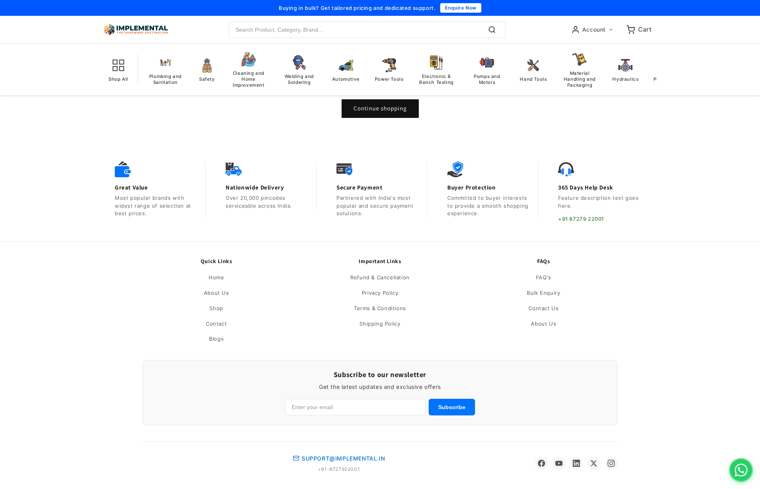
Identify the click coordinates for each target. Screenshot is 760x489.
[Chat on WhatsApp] (741, 470)
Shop (216, 308)
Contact (216, 323)
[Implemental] (136, 29)
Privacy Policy (380, 293)
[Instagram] (611, 463)
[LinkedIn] (576, 463)
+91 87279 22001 (581, 219)
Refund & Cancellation (380, 277)
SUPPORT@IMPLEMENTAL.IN (343, 458)
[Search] (492, 30)
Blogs (216, 338)
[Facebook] (541, 463)
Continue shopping (380, 108)
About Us (216, 293)
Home (216, 277)
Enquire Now (461, 8)
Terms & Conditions (380, 308)
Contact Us (543, 308)
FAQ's (543, 277)
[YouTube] (559, 463)
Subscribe (452, 407)
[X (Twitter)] (593, 463)
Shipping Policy (379, 323)
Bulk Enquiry (543, 293)
